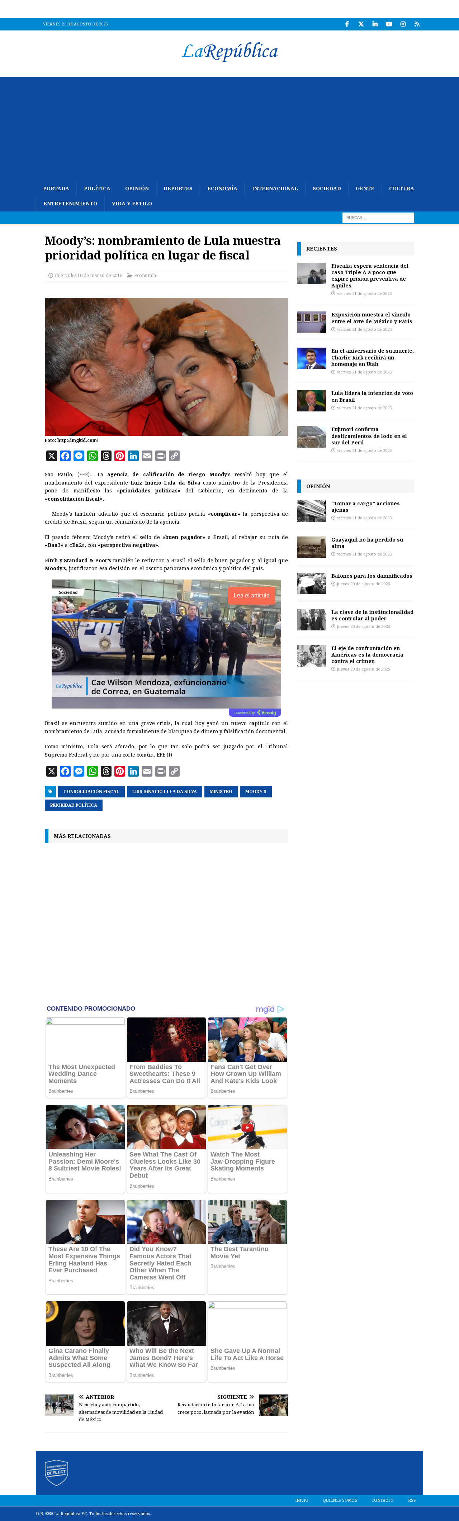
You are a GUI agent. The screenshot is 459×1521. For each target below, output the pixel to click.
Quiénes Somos (340, 1500)
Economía (222, 188)
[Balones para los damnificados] (311, 583)
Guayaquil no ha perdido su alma (367, 542)
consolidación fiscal (91, 791)
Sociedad (327, 188)
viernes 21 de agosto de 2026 (364, 293)
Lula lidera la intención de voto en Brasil (372, 396)
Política (97, 188)
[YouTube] (389, 24)
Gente (365, 188)
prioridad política (73, 805)
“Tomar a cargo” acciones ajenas (365, 506)
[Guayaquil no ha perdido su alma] (311, 547)
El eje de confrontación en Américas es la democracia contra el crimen (367, 654)
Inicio (301, 1500)
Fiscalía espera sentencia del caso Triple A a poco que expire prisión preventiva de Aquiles (369, 275)
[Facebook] (347, 24)
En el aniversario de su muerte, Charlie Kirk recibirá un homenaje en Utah (372, 357)
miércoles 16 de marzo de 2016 (88, 275)
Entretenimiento (70, 203)
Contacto (383, 1500)
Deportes (178, 188)
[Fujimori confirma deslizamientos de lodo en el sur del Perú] (311, 437)
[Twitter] (361, 24)
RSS (412, 1500)
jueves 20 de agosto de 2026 (363, 584)
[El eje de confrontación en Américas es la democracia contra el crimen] (311, 656)
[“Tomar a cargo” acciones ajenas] (311, 511)
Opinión (137, 188)
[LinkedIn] (375, 24)
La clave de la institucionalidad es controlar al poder (372, 615)
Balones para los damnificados (371, 575)
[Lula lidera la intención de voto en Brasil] (311, 400)
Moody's (255, 791)
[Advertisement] (229, 127)
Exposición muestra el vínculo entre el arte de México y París (371, 317)
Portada (56, 188)
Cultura (401, 188)
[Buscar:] (378, 217)
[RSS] (417, 24)
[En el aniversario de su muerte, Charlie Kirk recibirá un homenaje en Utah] (311, 358)
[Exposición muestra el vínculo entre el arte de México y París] (311, 322)
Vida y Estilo (132, 203)
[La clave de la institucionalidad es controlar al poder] (311, 619)
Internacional (275, 188)
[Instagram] (403, 24)
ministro (221, 791)
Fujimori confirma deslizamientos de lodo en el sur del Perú (369, 435)
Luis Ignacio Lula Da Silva (164, 791)
